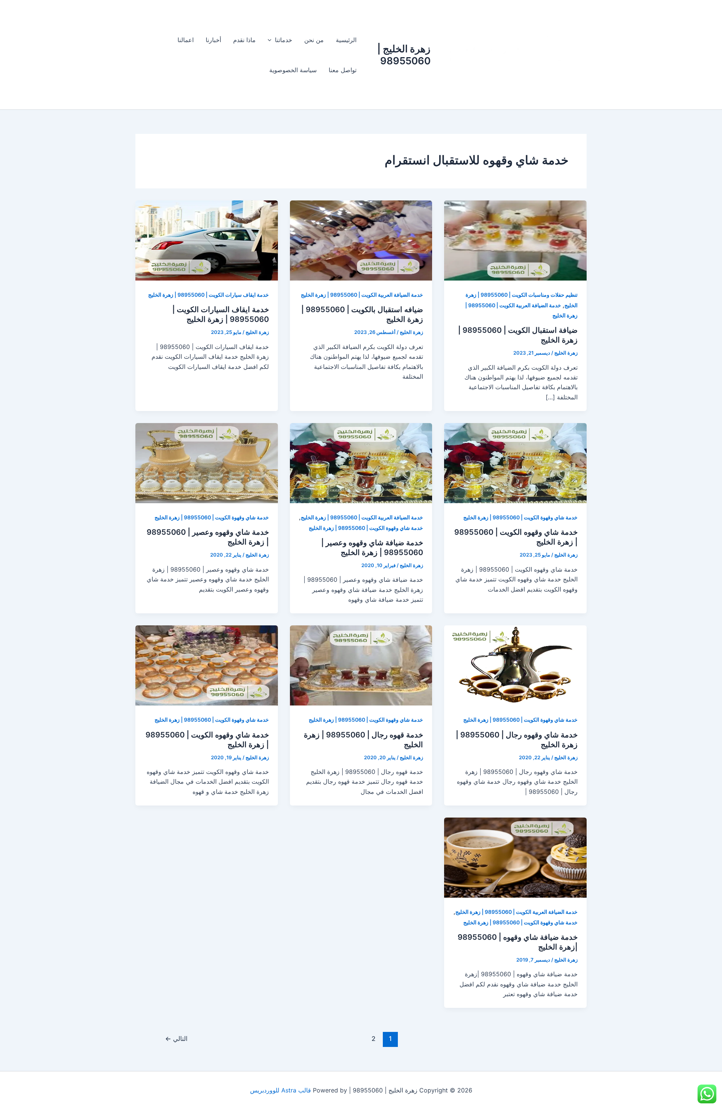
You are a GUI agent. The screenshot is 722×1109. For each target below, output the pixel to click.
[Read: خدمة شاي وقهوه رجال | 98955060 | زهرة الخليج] (515, 665)
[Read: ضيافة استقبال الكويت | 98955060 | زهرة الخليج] (515, 240)
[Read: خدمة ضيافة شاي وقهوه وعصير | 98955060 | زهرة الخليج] (361, 462)
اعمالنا (185, 40)
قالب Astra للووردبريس (280, 1090)
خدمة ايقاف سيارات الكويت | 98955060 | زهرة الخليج (208, 294)
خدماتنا (283, 40)
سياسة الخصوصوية (293, 70)
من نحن (314, 40)
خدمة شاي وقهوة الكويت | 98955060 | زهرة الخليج (520, 517)
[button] (271, 40)
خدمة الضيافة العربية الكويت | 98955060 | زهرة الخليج (362, 294)
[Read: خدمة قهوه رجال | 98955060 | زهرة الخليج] (361, 665)
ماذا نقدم (244, 40)
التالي (176, 1038)
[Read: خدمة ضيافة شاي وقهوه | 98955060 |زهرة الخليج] (515, 857)
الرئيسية (346, 40)
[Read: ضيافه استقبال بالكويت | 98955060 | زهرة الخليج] (361, 240)
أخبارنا (213, 40)
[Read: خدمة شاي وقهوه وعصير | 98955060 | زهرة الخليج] (206, 462)
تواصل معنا (342, 70)
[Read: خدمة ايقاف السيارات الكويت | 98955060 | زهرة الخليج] (206, 240)
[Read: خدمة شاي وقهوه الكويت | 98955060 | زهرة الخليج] (515, 462)
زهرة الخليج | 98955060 (404, 54)
